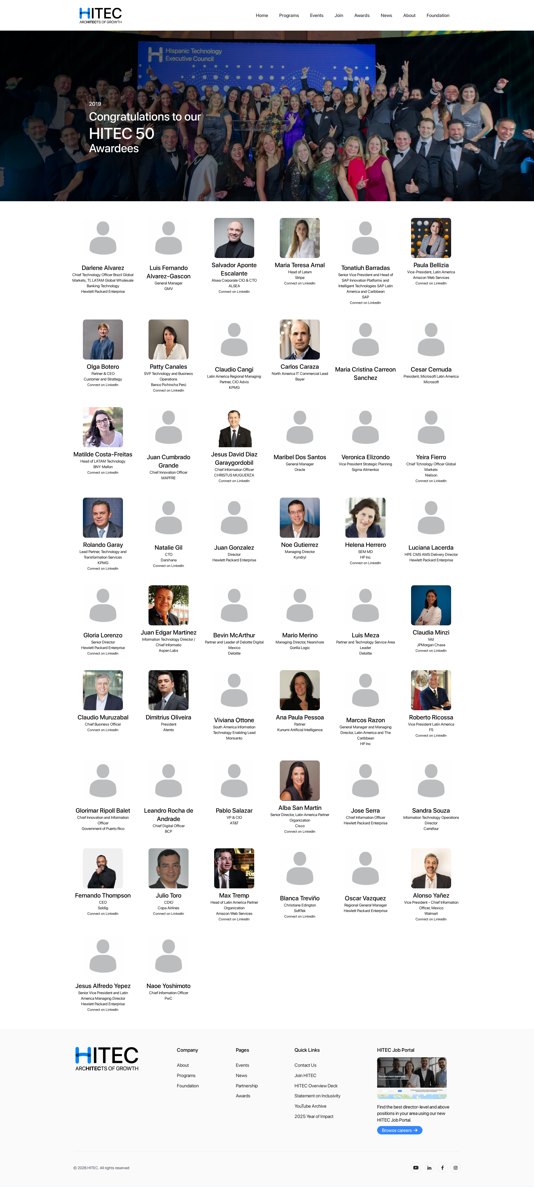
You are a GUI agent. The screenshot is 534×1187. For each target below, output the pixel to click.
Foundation (438, 15)
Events (316, 15)
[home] (164, 15)
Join (339, 15)
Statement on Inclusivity (317, 1095)
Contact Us (306, 1065)
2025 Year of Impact (314, 1116)
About (409, 15)
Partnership (247, 1085)
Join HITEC (306, 1075)
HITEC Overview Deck (316, 1085)
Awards (362, 15)
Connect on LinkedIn (234, 291)
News (386, 15)
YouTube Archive (311, 1106)
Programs (289, 15)
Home (262, 15)
